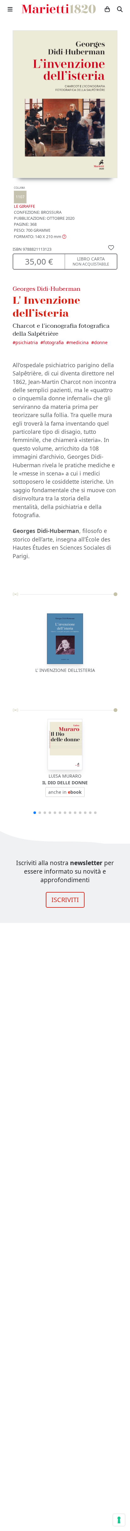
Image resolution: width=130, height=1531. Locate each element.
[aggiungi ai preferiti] (111, 247)
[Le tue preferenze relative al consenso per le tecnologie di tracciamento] (119, 1520)
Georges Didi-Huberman (46, 289)
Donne (101, 342)
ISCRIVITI (65, 899)
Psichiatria (26, 342)
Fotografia (53, 342)
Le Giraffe (24, 197)
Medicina (79, 342)
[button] (40, 236)
